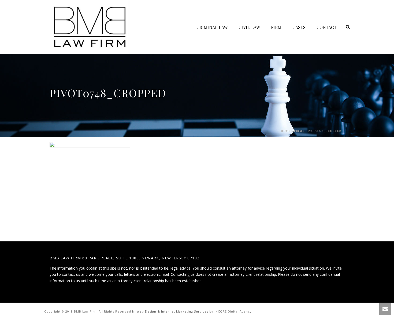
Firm (276, 27)
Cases (299, 27)
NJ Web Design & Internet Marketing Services (170, 311)
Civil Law (249, 27)
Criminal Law (212, 27)
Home (286, 131)
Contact (327, 27)
